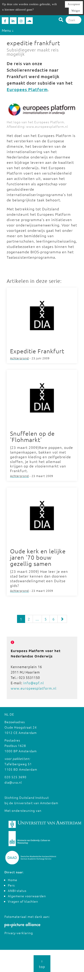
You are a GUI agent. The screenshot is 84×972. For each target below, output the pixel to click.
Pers (11, 885)
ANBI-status (17, 890)
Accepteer (74, 4)
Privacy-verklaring (18, 933)
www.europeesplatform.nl (33, 688)
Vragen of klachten (23, 901)
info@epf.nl (33, 682)
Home (12, 880)
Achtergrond (19, 358)
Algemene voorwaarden (27, 896)
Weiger (75, 10)
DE (12, 714)
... (37, 618)
